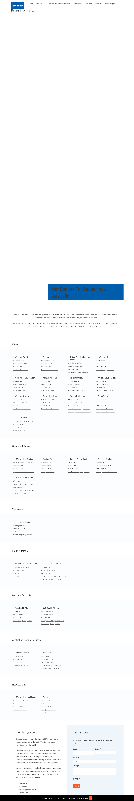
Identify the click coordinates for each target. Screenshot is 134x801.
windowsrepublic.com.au (22, 409)
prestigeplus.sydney (48, 472)
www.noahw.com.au (20, 390)
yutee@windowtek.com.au (54, 665)
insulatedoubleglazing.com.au (79, 472)
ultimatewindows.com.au (49, 390)
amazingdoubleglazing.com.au (106, 390)
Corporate (39, 4)
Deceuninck (18, 10)
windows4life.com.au (20, 370)
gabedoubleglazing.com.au (50, 624)
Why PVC (88, 4)
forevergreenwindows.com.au (106, 472)
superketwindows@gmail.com (79, 409)
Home (31, 4)
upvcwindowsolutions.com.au (23, 472)
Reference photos (111, 4)
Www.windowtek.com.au (50, 668)
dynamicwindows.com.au (49, 370)
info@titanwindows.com (104, 409)
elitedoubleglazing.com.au (22, 535)
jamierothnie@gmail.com (105, 370)
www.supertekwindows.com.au (79, 412)
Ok (91, 798)
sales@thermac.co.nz (48, 710)
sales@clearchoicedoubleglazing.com (54, 576)
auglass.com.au (18, 576)
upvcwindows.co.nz (20, 710)
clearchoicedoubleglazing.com (51, 579)
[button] (44, 3)
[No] (132, 798)
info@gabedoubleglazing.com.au (52, 621)
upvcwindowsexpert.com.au (23, 493)
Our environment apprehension (59, 4)
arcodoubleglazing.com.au (22, 621)
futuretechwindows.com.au (78, 372)
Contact (31, 11)
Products (98, 4)
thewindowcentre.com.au (50, 409)
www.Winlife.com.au (20, 430)
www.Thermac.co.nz (48, 713)
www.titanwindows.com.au (105, 412)
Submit (76, 786)
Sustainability (77, 4)
